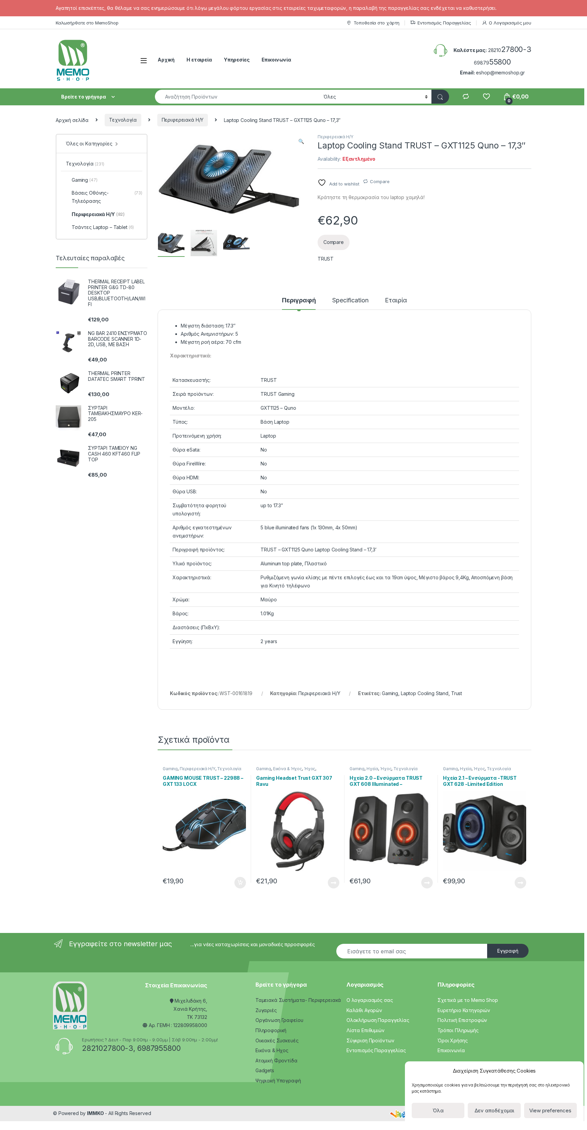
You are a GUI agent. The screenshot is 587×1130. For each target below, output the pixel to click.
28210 (509, 50)
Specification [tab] (350, 300)
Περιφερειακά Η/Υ (183, 120)
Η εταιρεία (199, 60)
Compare (379, 181)
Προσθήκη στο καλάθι (234, 882)
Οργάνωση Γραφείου (279, 1020)
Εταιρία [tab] (396, 300)
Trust (456, 693)
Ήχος (309, 768)
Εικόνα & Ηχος (271, 1050)
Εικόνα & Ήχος (287, 768)
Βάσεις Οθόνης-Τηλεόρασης (107, 197)
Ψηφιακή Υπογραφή (278, 1080)
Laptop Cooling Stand (424, 693)
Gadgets (264, 1070)
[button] (301, 141)
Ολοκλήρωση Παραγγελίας (377, 1020)
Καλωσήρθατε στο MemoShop (87, 22)
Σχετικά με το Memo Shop (468, 1000)
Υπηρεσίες (237, 60)
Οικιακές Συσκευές (277, 1040)
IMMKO (95, 1113)
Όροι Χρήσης (452, 1040)
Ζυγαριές (266, 1010)
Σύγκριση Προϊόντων (370, 1040)
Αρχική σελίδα (72, 120)
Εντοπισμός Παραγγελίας (444, 22)
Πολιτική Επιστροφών (462, 1020)
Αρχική (166, 60)
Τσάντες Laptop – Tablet (103, 227)
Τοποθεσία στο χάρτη (376, 22)
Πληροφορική (270, 1030)
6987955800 (159, 1048)
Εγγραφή (507, 951)
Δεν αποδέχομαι (494, 1110)
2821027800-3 (107, 1048)
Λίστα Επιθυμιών (365, 1030)
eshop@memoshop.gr (500, 72)
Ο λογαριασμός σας (369, 1000)
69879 (492, 63)
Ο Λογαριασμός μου (510, 22)
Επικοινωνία (276, 60)
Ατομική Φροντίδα (276, 1060)
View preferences (550, 1110)
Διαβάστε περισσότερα (324, 882)
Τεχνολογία (123, 120)
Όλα (438, 1110)
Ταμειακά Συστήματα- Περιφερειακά (298, 1000)
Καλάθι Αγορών (364, 1010)
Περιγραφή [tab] (299, 300)
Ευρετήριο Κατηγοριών (464, 1010)
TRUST (326, 259)
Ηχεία (372, 768)
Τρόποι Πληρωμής (458, 1030)
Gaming (390, 693)
